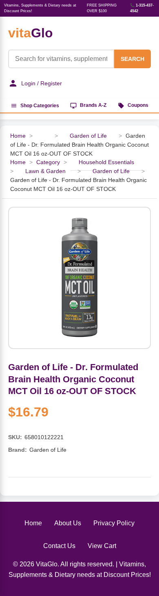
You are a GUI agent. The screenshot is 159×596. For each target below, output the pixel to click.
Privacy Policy (114, 523)
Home (18, 136)
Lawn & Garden (45, 171)
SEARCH (132, 59)
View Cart (102, 545)
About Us (67, 523)
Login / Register (41, 83)
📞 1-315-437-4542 (142, 8)
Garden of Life (89, 136)
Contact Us (59, 545)
